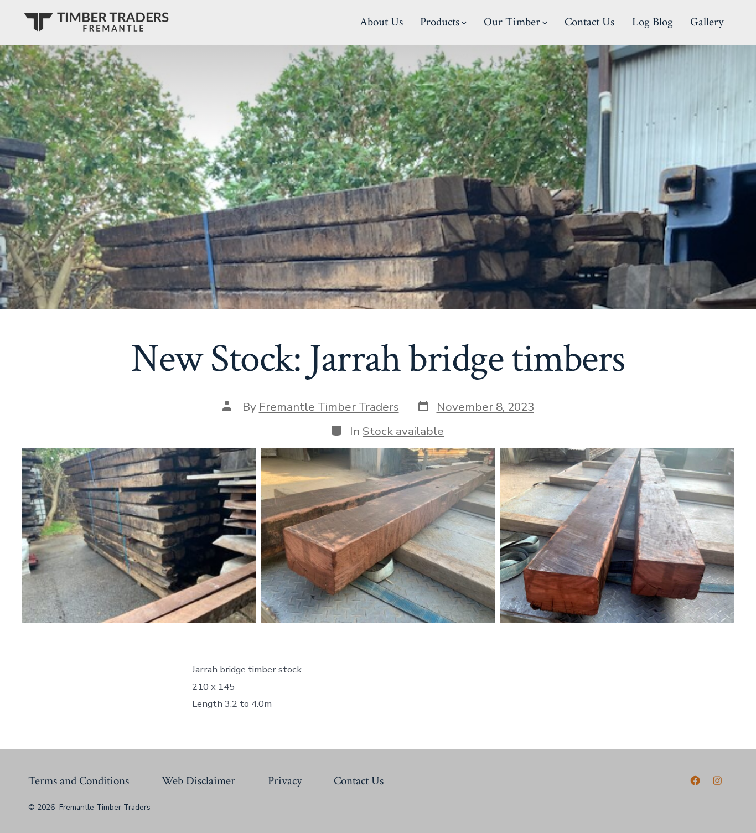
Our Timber (512, 21)
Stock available (403, 431)
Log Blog (652, 21)
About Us (381, 21)
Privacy (285, 780)
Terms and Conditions (78, 780)
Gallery (706, 21)
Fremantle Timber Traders (329, 407)
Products (439, 21)
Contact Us (589, 21)
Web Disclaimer (198, 780)
